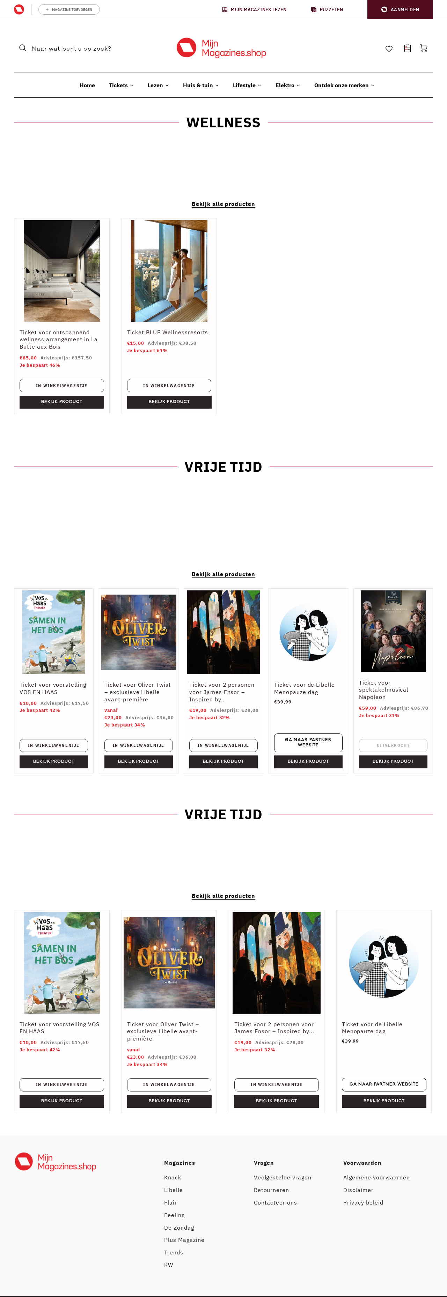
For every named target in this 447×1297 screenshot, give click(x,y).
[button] (400, 9)
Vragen (264, 1162)
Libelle (173, 1189)
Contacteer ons (275, 1202)
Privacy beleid (363, 1202)
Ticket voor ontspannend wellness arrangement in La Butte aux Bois (59, 339)
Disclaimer (358, 1189)
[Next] (422, 1011)
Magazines (179, 1162)
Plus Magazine (184, 1239)
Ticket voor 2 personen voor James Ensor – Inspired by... (222, 692)
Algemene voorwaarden (376, 1177)
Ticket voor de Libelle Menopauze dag (304, 688)
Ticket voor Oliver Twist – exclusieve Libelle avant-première (137, 692)
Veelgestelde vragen (283, 1177)
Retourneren (272, 1189)
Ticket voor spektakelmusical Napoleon (383, 690)
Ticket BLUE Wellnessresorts (167, 332)
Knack (172, 1177)
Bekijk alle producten (223, 203)
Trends (173, 1252)
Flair (170, 1202)
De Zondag (179, 1227)
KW (168, 1264)
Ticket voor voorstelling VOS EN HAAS (53, 688)
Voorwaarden (362, 1162)
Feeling (174, 1215)
